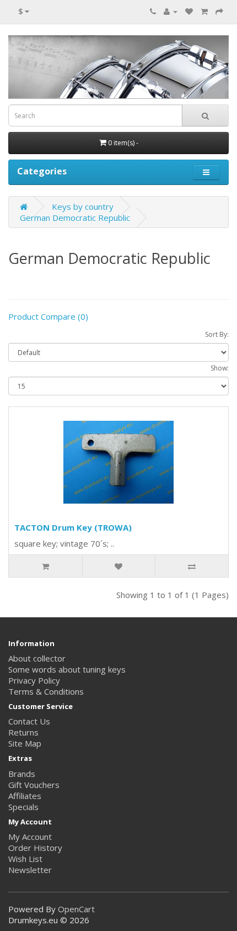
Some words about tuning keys (67, 669)
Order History (35, 847)
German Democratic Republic (75, 217)
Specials (23, 806)
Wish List (25, 858)
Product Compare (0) (48, 316)
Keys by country (83, 206)
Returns (23, 732)
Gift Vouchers (34, 784)
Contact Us (29, 721)
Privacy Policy (34, 680)
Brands (21, 773)
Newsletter (30, 869)
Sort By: (217, 334)
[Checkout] (219, 11)
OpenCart (76, 908)
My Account (30, 836)
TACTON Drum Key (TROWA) (73, 527)
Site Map (24, 743)
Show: (220, 368)
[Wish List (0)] (189, 11)
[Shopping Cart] (204, 11)
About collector (37, 658)
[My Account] (170, 11)
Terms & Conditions (46, 691)
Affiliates (24, 795)
